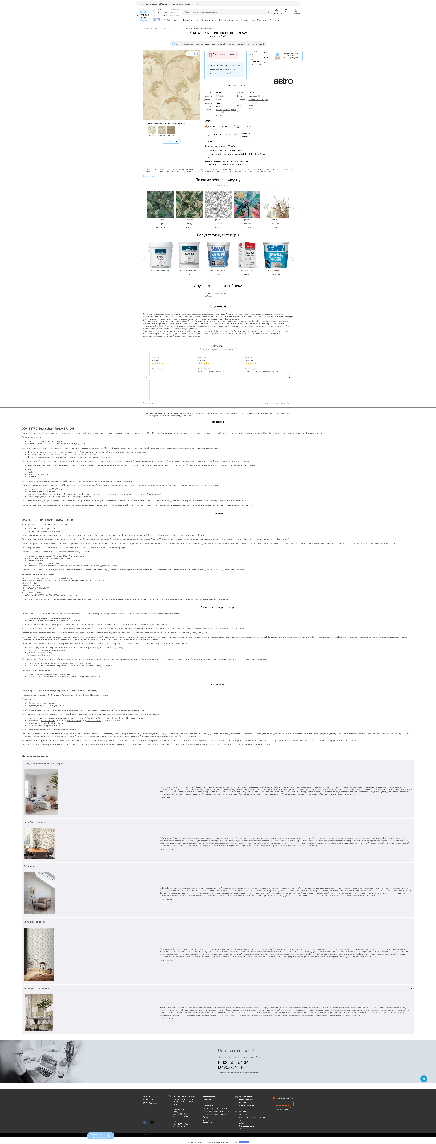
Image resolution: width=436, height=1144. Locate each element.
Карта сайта (208, 1122)
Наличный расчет (246, 1102)
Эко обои (229, 73)
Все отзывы (148, 403)
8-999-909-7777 (48, 720)
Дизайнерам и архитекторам (215, 1108)
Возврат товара (209, 1105)
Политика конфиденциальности (216, 1111)
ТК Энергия (244, 1129)
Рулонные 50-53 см (217, 73)
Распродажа (275, 20)
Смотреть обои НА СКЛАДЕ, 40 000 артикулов (290, 55)
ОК (244, 1142)
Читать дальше (166, 797)
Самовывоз (243, 1114)
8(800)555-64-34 (93, 720)
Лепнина (233, 20)
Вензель (212, 69)
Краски (244, 20)
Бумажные (220, 115)
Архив (205, 1117)
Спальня (252, 105)
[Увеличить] (171, 119)
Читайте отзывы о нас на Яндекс (279, 403)
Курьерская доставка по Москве (252, 1117)
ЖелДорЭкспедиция (247, 1126)
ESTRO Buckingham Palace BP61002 (204, 413)
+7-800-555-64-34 (163, 12)
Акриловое (253, 96)
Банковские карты (246, 1099)
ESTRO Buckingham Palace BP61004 (254, 413)
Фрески (222, 20)
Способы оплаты (246, 1096)
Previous (144, 208)
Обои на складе (208, 20)
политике (234, 1142)
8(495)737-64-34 (221, 599)
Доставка (207, 1099)
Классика (252, 112)
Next (292, 208)
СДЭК (241, 1123)
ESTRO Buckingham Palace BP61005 (157, 415)
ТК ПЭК (242, 1120)
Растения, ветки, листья (226, 69)
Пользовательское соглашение (215, 1114)
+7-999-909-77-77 (162, 15)
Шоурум (206, 1120)
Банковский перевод (247, 1105)
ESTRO (218, 96)
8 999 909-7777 (150, 1102)
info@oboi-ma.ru (238, 569)
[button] (171, 141)
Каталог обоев (189, 20)
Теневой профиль (258, 20)
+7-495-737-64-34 (162, 10)
